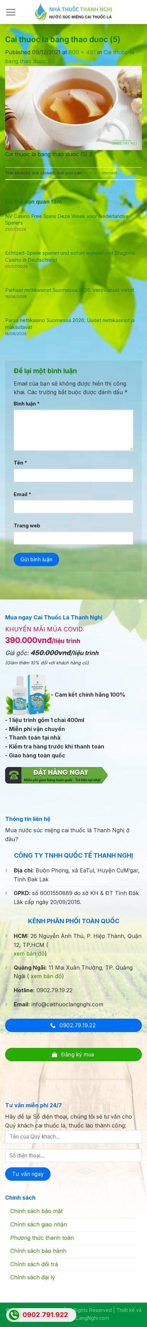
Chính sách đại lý (32, 1277)
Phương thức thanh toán (42, 1237)
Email (22, 494)
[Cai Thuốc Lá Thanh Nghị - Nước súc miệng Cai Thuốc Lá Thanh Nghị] (73, 12)
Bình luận (27, 404)
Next (15, 193)
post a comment (100, 172)
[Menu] (10, 12)
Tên (20, 463)
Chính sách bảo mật (36, 1211)
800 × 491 (82, 52)
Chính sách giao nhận (38, 1224)
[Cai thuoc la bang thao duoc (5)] (73, 107)
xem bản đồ (29, 953)
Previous (20, 184)
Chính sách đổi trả (34, 1264)
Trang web (27, 525)
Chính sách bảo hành (38, 1250)
